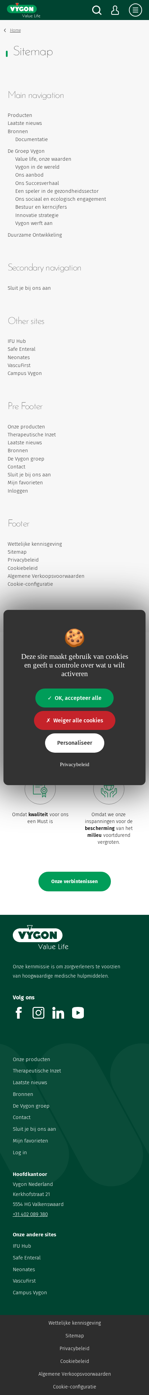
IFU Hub (17, 341)
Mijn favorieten (25, 482)
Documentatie (31, 139)
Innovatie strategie (37, 215)
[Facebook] (23, 1016)
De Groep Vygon (26, 151)
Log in (20, 1152)
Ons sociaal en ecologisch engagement (60, 199)
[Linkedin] (62, 1016)
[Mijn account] (115, 10)
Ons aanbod (29, 175)
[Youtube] (82, 1016)
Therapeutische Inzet (32, 435)
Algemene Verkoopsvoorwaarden (46, 576)
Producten (20, 115)
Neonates (19, 357)
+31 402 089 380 (30, 1214)
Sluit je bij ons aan (29, 288)
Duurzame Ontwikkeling (35, 235)
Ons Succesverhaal (37, 183)
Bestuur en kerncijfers (41, 207)
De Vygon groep (26, 459)
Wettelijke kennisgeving (35, 544)
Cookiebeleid (23, 568)
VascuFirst (19, 365)
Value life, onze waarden (43, 159)
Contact (16, 467)
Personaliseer (74, 743)
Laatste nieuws (25, 123)
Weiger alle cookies (78, 720)
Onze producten (26, 427)
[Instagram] (42, 1016)
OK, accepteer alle (78, 698)
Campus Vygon (25, 373)
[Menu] (135, 10)
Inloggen (18, 491)
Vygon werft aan (34, 223)
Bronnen (18, 131)
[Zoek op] (97, 10)
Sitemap (17, 552)
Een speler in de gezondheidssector (57, 191)
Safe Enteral (21, 349)
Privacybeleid (23, 560)
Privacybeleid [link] (74, 764)
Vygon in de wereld (37, 167)
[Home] (23, 10)
